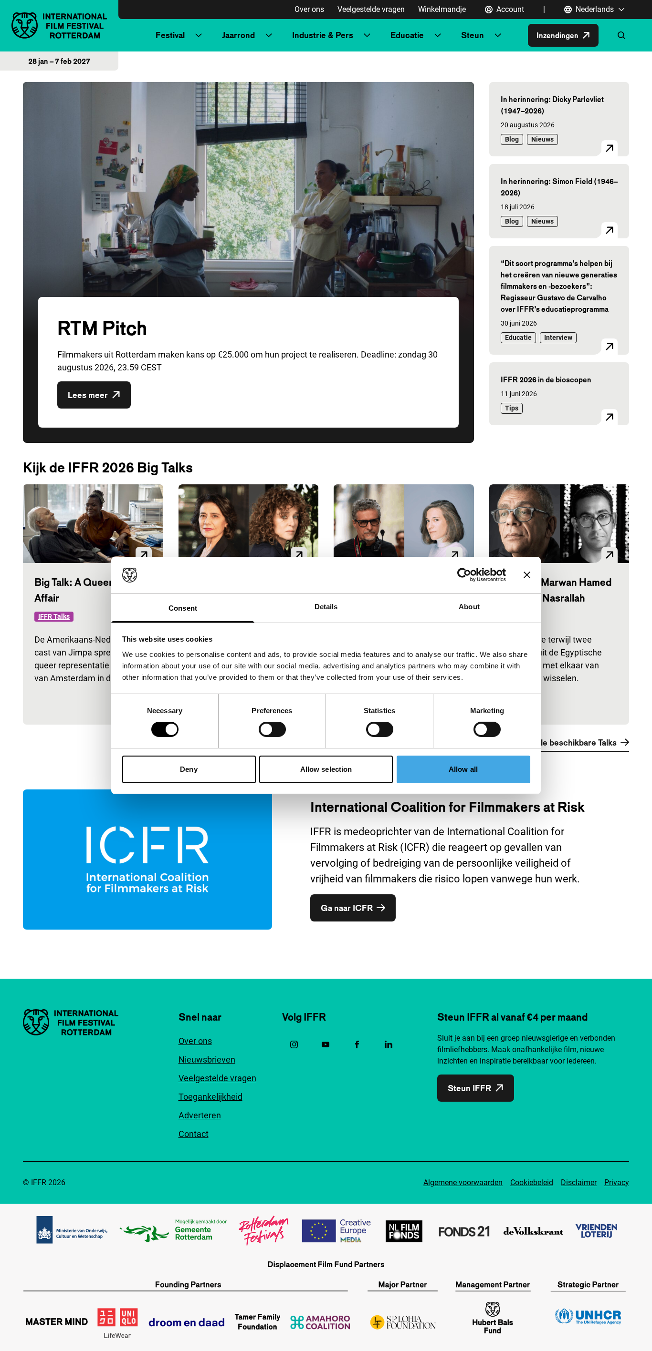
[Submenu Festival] (198, 35)
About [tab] (469, 607)
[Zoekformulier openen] (621, 35)
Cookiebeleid (531, 1182)
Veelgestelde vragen (371, 9)
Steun (472, 35)
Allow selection (326, 769)
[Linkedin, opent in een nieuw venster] (388, 1044)
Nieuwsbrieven (207, 1059)
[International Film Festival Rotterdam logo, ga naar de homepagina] (59, 25)
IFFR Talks (54, 616)
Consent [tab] (182, 608)
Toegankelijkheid (210, 1097)
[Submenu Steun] (498, 35)
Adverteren (200, 1115)
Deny (188, 769)
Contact (194, 1134)
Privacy (616, 1182)
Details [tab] (326, 607)
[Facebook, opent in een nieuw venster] (357, 1044)
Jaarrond (238, 35)
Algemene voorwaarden (463, 1182)
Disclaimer (579, 1182)
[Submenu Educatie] (438, 35)
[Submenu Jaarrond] (269, 35)
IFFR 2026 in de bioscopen (546, 379)
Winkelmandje (442, 9)
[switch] (272, 729)
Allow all (463, 769)
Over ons (309, 9)
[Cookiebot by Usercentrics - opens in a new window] (464, 575)
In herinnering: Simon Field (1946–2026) (559, 187)
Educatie (407, 35)
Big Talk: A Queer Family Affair (89, 590)
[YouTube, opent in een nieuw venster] (325, 1044)
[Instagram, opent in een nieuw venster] (294, 1044)
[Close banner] (527, 575)
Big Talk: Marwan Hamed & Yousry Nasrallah (556, 590)
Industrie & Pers (322, 35)
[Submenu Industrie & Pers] (367, 35)
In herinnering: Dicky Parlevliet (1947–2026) (552, 105)
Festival (170, 35)
